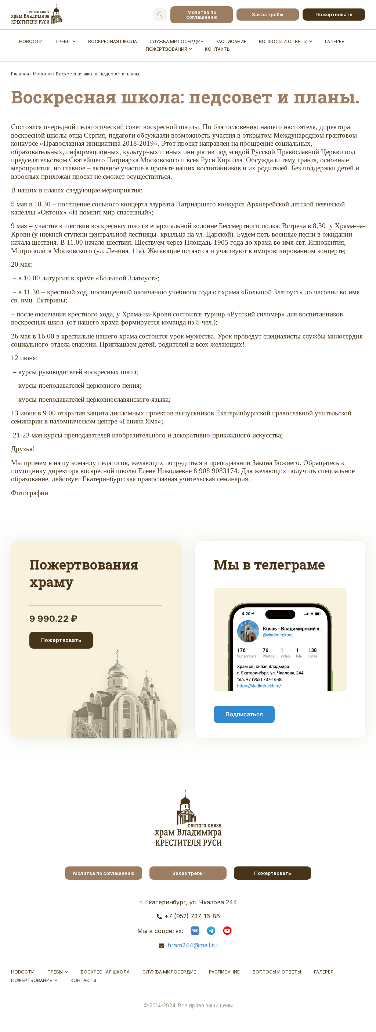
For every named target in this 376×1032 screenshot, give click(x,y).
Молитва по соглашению (201, 14)
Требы (62, 41)
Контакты (218, 49)
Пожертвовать (333, 14)
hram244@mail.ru (192, 945)
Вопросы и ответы (283, 41)
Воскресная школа (112, 41)
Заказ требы (267, 14)
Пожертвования (166, 49)
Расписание (231, 41)
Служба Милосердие (176, 41)
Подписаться (244, 714)
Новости (31, 41)
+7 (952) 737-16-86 (192, 916)
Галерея (334, 41)
